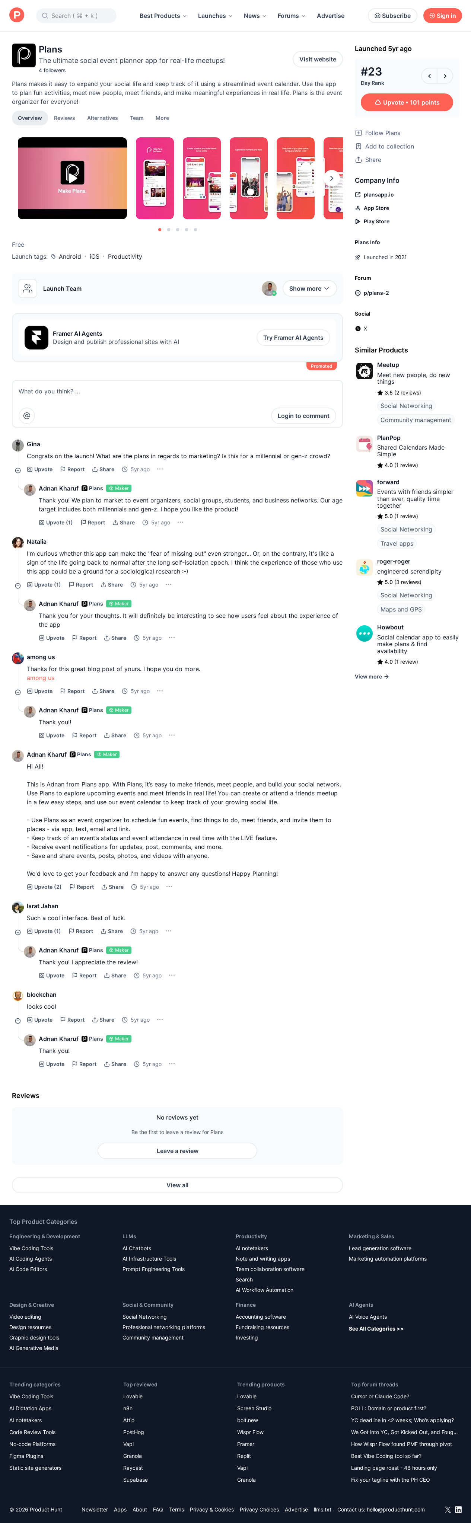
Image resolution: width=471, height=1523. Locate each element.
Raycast (133, 1468)
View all (177, 1185)
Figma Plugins (26, 1456)
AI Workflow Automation (264, 1290)
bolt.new (247, 1420)
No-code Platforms (32, 1444)
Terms (176, 1509)
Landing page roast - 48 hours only (394, 1468)
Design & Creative (31, 1305)
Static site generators (35, 1468)
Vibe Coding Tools (31, 1248)
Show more (305, 288)
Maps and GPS (401, 609)
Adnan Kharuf (59, 488)
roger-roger (393, 561)
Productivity (125, 256)
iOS (94, 256)
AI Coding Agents (30, 1258)
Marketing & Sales (371, 1236)
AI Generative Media (33, 1348)
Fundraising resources (262, 1327)
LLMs (129, 1236)
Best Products (160, 15)
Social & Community (148, 1305)
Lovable (133, 1396)
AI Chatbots (136, 1248)
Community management (416, 420)
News (252, 15)
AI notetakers (252, 1248)
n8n (128, 1408)
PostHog (133, 1432)
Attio (128, 1420)
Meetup (388, 364)
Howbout (390, 627)
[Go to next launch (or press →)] (444, 75)
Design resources (30, 1327)
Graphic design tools (34, 1337)
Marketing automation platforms (388, 1258)
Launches (212, 15)
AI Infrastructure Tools (149, 1258)
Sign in (446, 15)
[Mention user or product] (27, 416)
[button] (162, 117)
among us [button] (40, 677)
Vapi (128, 1444)
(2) (48, 887)
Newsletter (95, 1509)
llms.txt (322, 1509)
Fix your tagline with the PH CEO (390, 1479)
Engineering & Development (44, 1236)
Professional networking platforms (163, 1327)
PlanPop (389, 437)
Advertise (330, 15)
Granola (132, 1456)
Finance (246, 1305)
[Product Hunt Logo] (16, 15)
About (140, 1509)
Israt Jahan (42, 906)
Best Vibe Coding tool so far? (386, 1456)
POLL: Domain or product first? (388, 1408)
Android (70, 256)
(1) (59, 522)
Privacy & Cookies (212, 1509)
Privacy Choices (259, 1509)
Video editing (25, 1316)
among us (41, 657)
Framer (245, 1444)
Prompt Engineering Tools (153, 1269)
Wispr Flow (250, 1432)
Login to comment (304, 415)
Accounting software (261, 1316)
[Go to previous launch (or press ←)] (429, 75)
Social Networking (406, 405)
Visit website (317, 59)
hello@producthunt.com (396, 1509)
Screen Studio (254, 1408)
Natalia (37, 541)
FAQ (158, 1509)
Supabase (135, 1479)
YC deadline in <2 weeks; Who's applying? (402, 1420)
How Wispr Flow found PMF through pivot (401, 1444)
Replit (244, 1456)
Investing (247, 1337)
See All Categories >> (376, 1328)
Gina (33, 444)
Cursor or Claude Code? (380, 1396)
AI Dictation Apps (30, 1408)
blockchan (42, 994)
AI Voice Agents (368, 1316)
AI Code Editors (28, 1269)
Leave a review (177, 1151)
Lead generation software (380, 1248)
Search (244, 1279)
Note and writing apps (263, 1258)
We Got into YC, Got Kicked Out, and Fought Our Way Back (404, 1433)
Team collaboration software (270, 1269)
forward (388, 482)
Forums (288, 15)
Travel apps (397, 543)
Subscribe (396, 15)
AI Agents (361, 1305)
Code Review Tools (32, 1432)
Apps (120, 1509)
